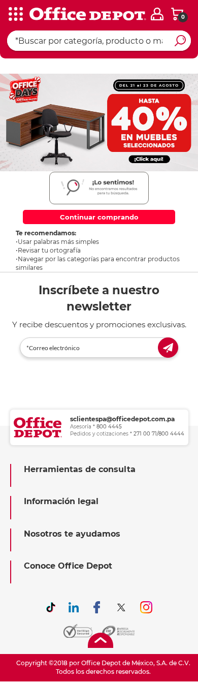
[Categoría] (15, 14)
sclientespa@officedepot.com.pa (122, 419)
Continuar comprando (99, 217)
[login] (157, 14)
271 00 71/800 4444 (159, 433)
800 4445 (109, 426)
